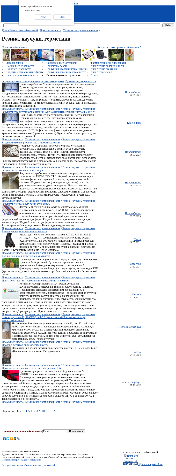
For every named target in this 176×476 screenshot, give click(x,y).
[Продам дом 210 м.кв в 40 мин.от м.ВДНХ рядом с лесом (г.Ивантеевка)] (116, 59)
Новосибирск (133, 92)
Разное (94, 75)
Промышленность (50, 30)
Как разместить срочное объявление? (119, 47)
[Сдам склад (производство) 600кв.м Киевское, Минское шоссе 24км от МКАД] (73, 59)
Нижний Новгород (130, 326)
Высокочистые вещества (20, 65)
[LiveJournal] (18, 438)
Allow (43, 17)
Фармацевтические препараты (108, 62)
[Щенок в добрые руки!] (6, 59)
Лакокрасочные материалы (61, 62)
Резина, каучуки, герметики (78, 108)
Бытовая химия (14, 62)
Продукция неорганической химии (66, 68)
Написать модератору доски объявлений (21, 459)
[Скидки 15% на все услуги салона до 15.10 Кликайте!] (59, 59)
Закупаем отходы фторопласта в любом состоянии (31, 142)
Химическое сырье (101, 72)
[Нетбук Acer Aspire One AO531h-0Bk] (102, 59)
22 (54, 411)
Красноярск (134, 122)
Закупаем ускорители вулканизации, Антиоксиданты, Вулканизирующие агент (48, 111)
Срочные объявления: (14, 47)
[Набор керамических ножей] (129, 59)
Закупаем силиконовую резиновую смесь (26, 203)
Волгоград (134, 263)
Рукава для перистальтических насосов (24, 231)
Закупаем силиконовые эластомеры (22, 170)
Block (62, 17)
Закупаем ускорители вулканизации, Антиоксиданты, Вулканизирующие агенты (49, 81)
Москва (136, 294)
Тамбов (136, 352)
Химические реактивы (103, 68)
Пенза (137, 239)
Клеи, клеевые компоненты (22, 75)
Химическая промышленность (80, 30)
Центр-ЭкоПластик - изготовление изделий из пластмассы (36, 280)
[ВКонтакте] (4, 438)
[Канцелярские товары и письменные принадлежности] (88, 59)
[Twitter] (8, 438)
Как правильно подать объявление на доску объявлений (28, 465)
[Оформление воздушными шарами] (20, 59)
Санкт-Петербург (131, 382)
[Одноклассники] (11, 438)
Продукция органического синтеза (66, 72)
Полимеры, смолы (56, 65)
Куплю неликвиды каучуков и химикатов (26, 256)
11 (47, 411)
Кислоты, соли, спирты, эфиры (24, 72)
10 (43, 411)
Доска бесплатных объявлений (20, 30)
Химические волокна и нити (107, 65)
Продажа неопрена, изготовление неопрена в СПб (31, 368)
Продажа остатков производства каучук (25, 344)
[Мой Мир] (15, 438)
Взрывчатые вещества (18, 68)
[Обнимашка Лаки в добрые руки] (34, 59)
